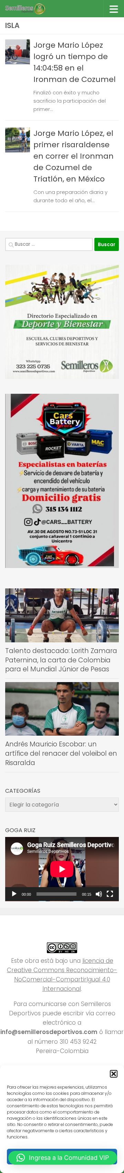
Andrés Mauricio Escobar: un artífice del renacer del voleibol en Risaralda (61, 753)
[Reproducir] (14, 894)
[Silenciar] (98, 894)
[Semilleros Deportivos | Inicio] (31, 9)
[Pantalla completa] (109, 894)
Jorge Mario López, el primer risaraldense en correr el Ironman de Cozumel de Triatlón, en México (73, 156)
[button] (113, 1073)
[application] (62, 869)
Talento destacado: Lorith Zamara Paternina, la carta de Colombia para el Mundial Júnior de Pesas (61, 660)
